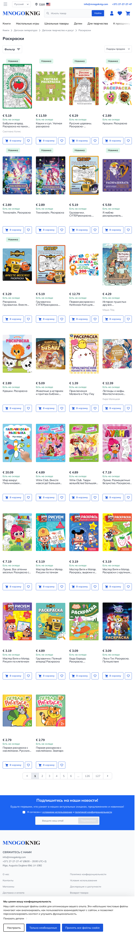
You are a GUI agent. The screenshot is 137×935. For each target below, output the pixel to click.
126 (87, 776)
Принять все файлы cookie (82, 927)
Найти (97, 13)
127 (97, 776)
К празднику (121, 23)
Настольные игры (27, 23)
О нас (6, 874)
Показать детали (13, 918)
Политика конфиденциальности (88, 874)
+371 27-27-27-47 (122, 4)
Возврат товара (79, 892)
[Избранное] (120, 13)
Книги (7, 23)
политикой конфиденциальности (93, 812)
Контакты (8, 880)
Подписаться (88, 820)
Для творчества (98, 23)
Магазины (8, 886)
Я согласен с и (69, 812)
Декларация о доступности (85, 886)
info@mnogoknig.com (96, 4)
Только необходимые (43, 927)
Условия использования (83, 880)
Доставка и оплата (13, 892)
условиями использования (57, 812)
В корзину (15, 140)
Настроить (14, 927)
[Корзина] (128, 13)
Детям (78, 23)
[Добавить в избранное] (28, 140)
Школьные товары (56, 23)
